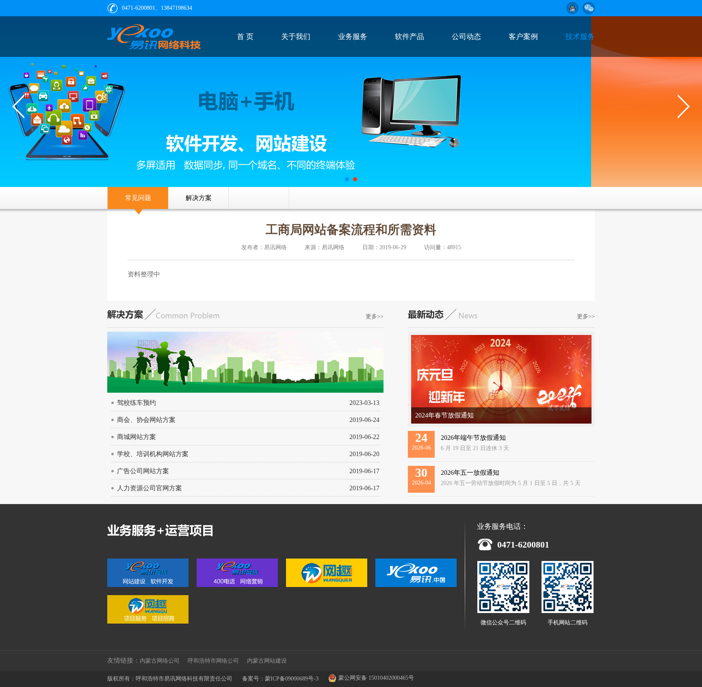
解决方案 (199, 197)
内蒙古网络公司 (160, 661)
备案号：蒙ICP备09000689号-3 (280, 679)
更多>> (375, 316)
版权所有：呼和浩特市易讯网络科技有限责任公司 (169, 679)
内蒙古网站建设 (267, 661)
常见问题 (138, 197)
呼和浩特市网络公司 (213, 661)
